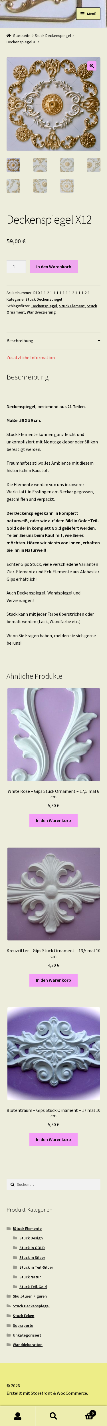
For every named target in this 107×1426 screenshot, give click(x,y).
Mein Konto (18, 1416)
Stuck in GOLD (32, 1247)
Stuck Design (31, 1238)
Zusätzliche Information (31, 357)
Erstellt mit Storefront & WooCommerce (47, 1393)
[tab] (54, 340)
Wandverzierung (41, 312)
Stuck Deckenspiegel (53, 35)
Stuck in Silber (32, 1257)
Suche (53, 1416)
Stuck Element (72, 305)
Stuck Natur (30, 1277)
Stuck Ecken (23, 1315)
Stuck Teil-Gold (33, 1286)
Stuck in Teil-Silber (36, 1267)
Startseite (22, 35)
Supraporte (23, 1325)
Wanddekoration (28, 1344)
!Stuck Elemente (27, 1228)
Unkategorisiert (27, 1335)
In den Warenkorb (53, 266)
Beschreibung (20, 340)
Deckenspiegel (44, 305)
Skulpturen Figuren (30, 1296)
